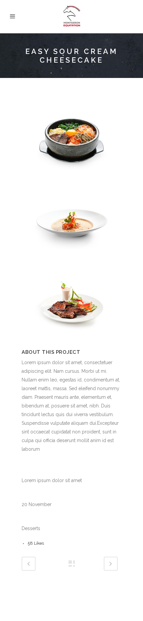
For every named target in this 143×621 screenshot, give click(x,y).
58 (36, 543)
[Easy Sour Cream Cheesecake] (71, 182)
